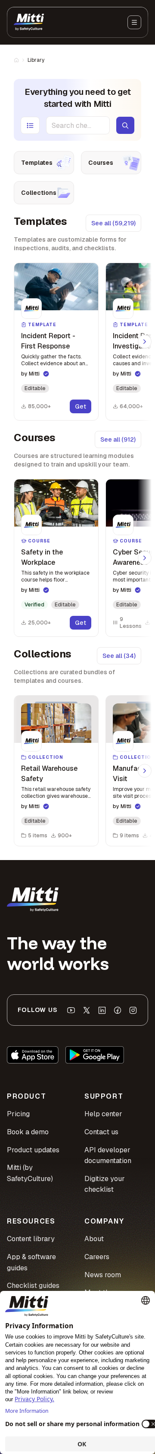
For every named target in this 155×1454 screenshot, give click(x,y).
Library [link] (36, 60)
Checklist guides (33, 1285)
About (94, 1238)
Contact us (101, 1131)
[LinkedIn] (102, 1010)
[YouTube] (71, 1010)
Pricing (18, 1113)
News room (102, 1274)
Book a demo (28, 1131)
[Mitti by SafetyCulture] (29, 22)
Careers (96, 1256)
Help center (103, 1113)
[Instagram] (133, 1010)
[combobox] (77, 125)
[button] (56, 342)
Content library (31, 1238)
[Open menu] (134, 22)
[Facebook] (117, 1010)
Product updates (33, 1149)
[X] (86, 1010)
